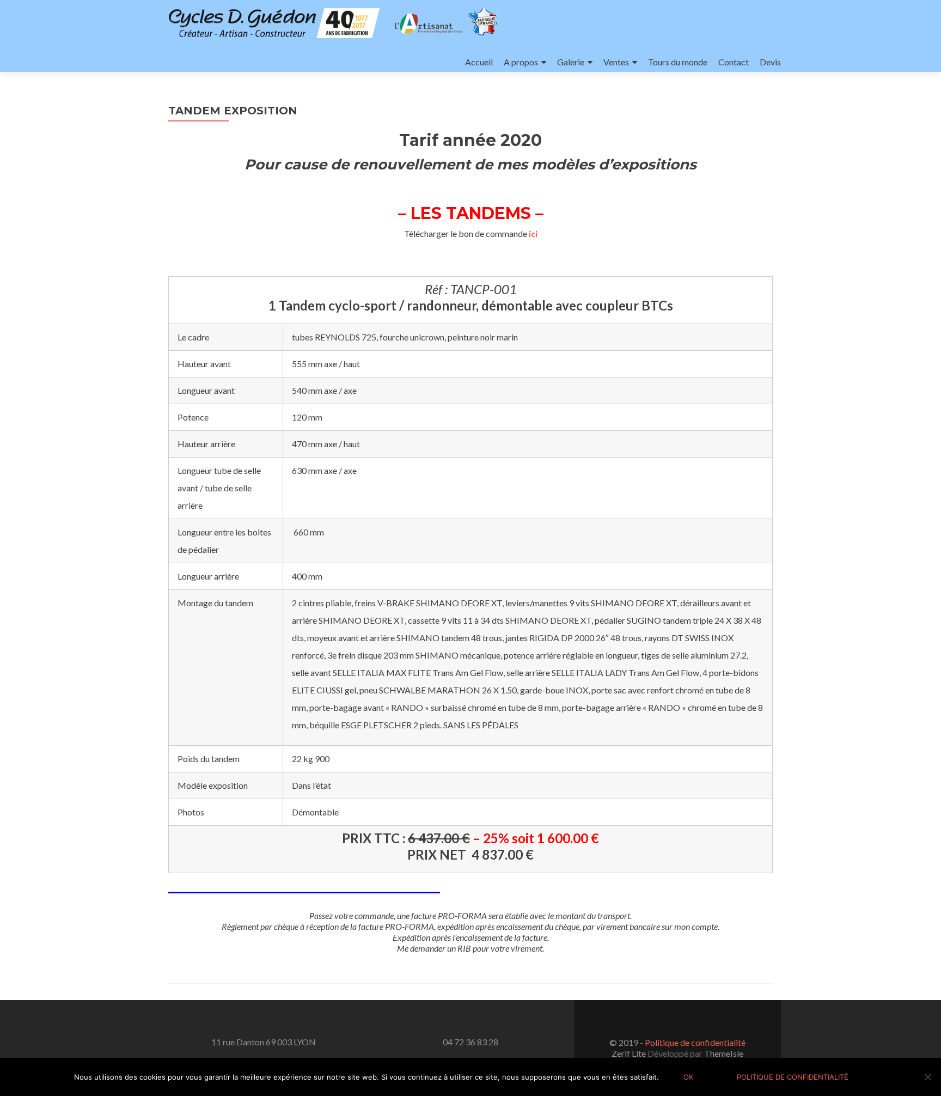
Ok (688, 1077)
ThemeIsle (723, 1053)
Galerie (570, 62)
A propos (521, 62)
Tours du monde (677, 62)
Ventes (616, 62)
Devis (770, 62)
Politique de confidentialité (695, 1042)
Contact (733, 62)
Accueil (479, 62)
